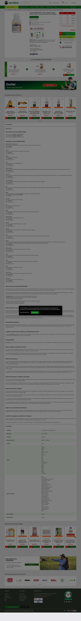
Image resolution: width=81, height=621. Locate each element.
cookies (29, 308)
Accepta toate (35, 312)
